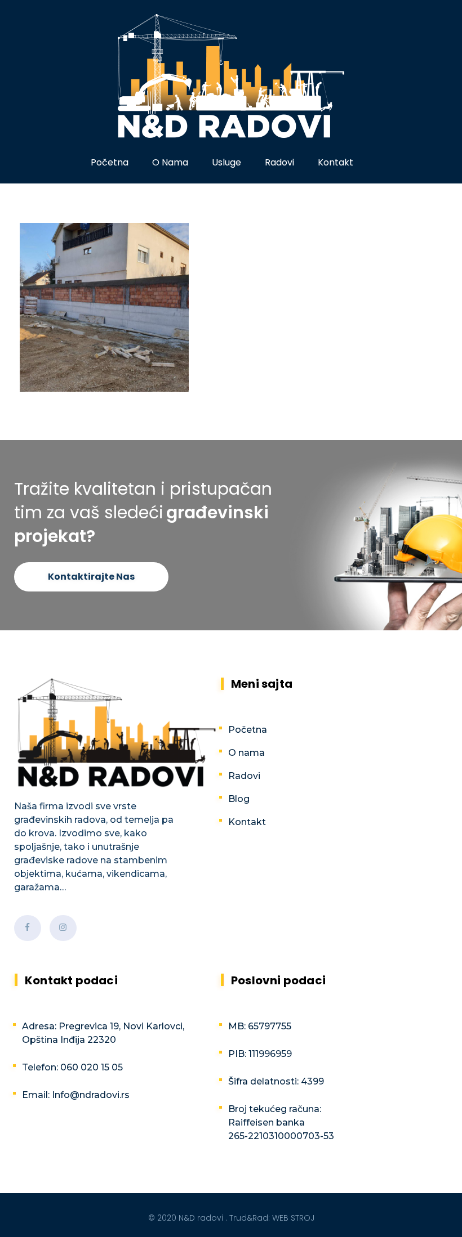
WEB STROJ (293, 1217)
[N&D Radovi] (231, 76)
